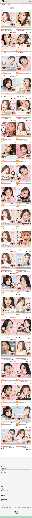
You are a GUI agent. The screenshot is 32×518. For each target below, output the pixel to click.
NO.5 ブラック (17, 206)
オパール (17, 97)
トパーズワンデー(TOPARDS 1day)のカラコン (20, 96)
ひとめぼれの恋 (2, 228)
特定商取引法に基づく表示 (4, 499)
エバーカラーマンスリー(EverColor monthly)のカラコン (5, 118)
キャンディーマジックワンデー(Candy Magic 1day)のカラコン (6, 337)
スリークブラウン (18, 337)
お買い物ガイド (2, 488)
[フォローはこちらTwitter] (15, 513)
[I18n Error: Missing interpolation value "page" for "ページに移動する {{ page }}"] (22, 452)
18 (19, 451)
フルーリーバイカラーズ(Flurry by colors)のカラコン (5, 140)
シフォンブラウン (2, 448)
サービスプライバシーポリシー (4, 498)
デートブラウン (2, 97)
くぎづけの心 (2, 250)
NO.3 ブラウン (17, 228)
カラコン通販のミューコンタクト (4, 4)
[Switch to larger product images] (4, 10)
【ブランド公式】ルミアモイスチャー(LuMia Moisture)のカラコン (21, 118)
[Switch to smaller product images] (2, 10)
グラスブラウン (2, 206)
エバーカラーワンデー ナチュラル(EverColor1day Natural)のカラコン (6, 30)
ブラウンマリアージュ (3, 75)
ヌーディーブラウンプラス (3, 316)
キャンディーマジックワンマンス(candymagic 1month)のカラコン (6, 96)
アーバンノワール (18, 272)
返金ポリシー (2, 500)
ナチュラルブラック (18, 316)
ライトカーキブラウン (18, 250)
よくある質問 (2, 489)
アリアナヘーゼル (2, 338)
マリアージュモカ (2, 294)
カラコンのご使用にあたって (4, 490)
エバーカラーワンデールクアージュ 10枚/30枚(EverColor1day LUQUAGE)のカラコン (8, 359)
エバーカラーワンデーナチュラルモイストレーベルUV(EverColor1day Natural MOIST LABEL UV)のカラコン (8, 74)
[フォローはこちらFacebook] (16, 513)
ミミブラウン (17, 184)
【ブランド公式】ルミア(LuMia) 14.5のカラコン (20, 30)
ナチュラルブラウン (3, 184)
